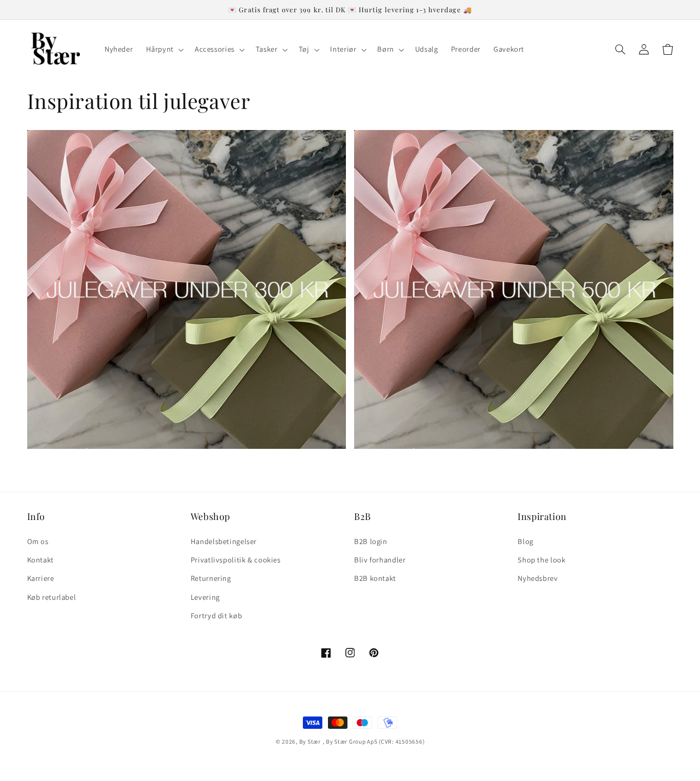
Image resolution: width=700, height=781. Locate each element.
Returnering (211, 578)
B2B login (370, 541)
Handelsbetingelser (224, 541)
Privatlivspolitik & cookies (236, 560)
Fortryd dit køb (216, 615)
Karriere (40, 578)
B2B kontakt (375, 578)
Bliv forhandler (379, 560)
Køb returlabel (51, 597)
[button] (163, 49)
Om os (38, 541)
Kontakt (40, 560)
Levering (205, 597)
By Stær (310, 741)
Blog (525, 541)
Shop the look (541, 560)
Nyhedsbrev (538, 578)
